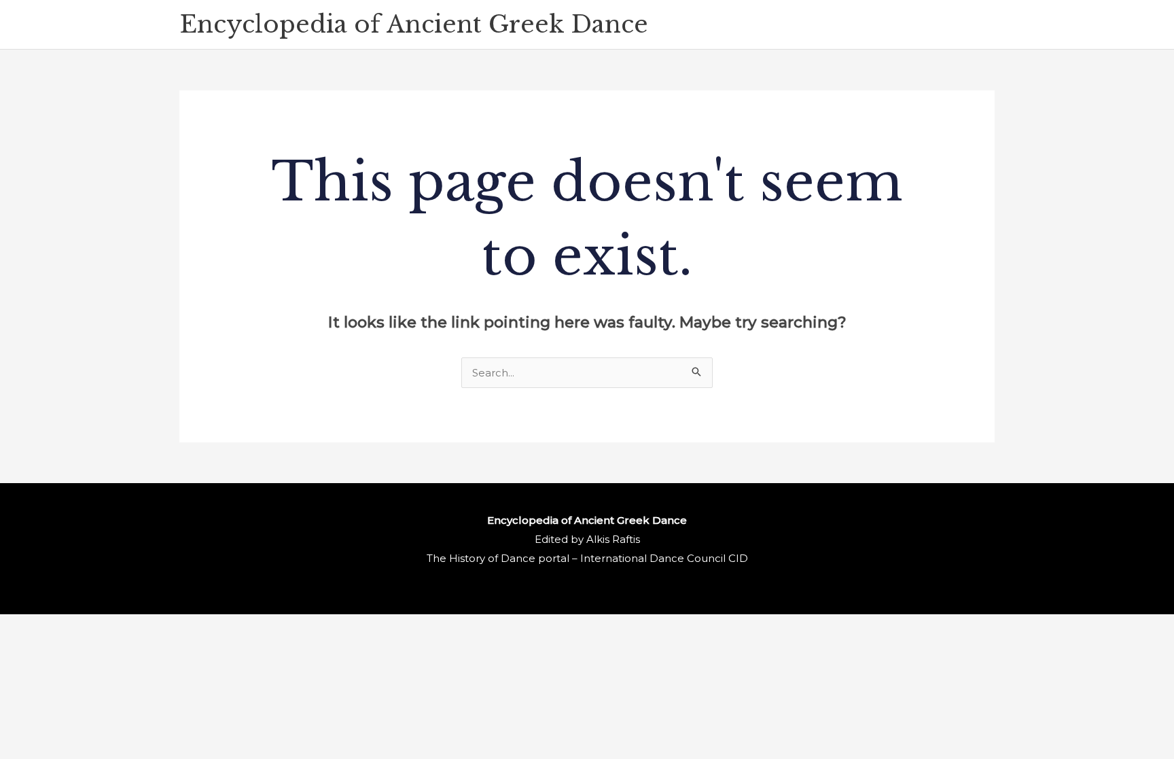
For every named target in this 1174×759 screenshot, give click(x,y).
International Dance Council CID (664, 558)
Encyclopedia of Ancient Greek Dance (413, 24)
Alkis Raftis (613, 539)
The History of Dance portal (498, 558)
